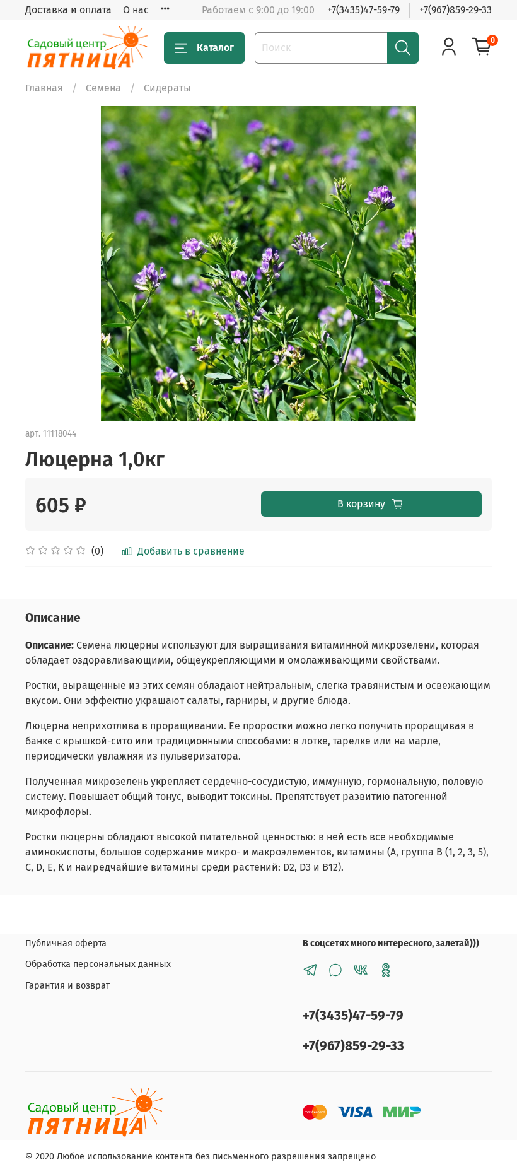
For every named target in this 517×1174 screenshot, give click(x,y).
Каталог (215, 48)
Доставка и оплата (68, 10)
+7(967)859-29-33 (455, 10)
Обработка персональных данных (98, 964)
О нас (136, 10)
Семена (103, 88)
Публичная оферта (66, 943)
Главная (44, 88)
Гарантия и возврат (67, 985)
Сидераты (167, 88)
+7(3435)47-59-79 (363, 10)
